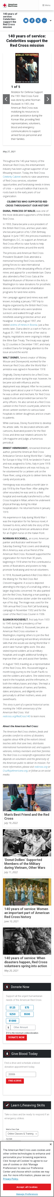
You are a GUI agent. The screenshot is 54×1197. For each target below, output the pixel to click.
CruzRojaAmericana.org (15, 770)
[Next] (47, 99)
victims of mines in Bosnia (23, 324)
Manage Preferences (27, 1193)
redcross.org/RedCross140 (16, 716)
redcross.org (40, 766)
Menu (47, 5)
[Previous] (6, 99)
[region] (27, 1169)
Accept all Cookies (27, 1186)
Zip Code (9, 1139)
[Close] (50, 1144)
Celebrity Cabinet (12, 176)
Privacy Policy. (10, 1178)
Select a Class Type (12, 1129)
